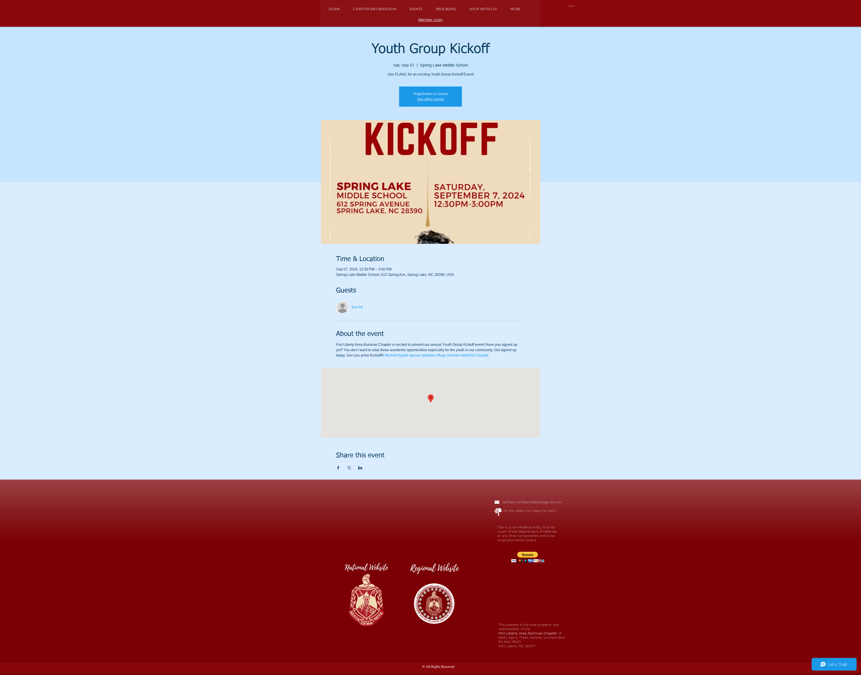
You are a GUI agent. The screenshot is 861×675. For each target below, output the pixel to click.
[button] (374, 9)
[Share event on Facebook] (338, 467)
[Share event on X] (349, 467)
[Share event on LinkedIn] (360, 467)
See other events (430, 99)
